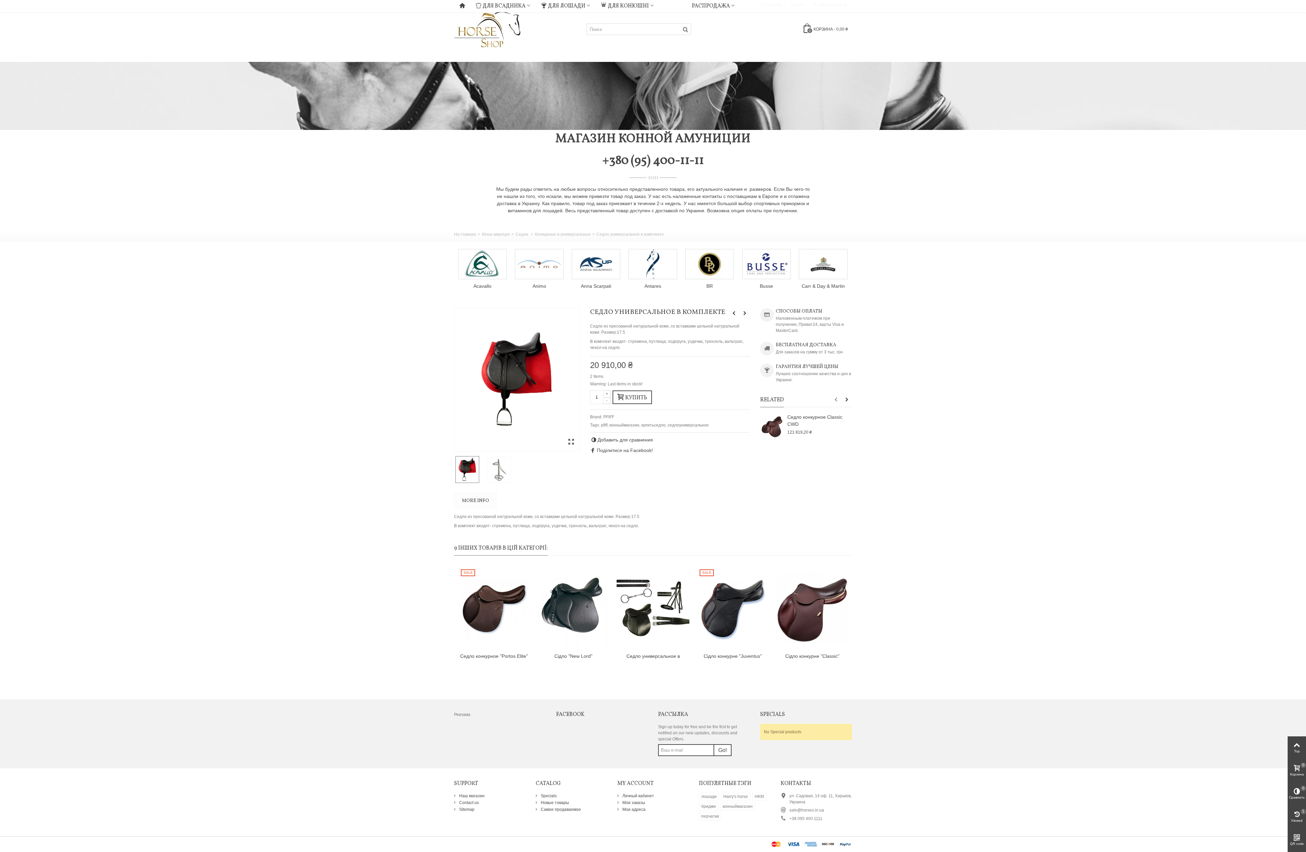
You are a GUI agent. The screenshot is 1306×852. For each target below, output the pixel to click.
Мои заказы (633, 802)
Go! (722, 750)
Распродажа (711, 6)
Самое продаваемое (560, 809)
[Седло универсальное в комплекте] (517, 379)
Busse (766, 286)
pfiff (604, 425)
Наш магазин (471, 795)
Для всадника (504, 6)
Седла (522, 234)
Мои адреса (633, 809)
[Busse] (766, 264)
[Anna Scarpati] (596, 264)
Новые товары (554, 802)
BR (709, 286)
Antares (652, 286)
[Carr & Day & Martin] (823, 264)
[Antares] (653, 264)
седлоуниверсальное (688, 425)
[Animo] (539, 264)
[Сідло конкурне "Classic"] (812, 607)
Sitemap (466, 809)
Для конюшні (628, 6)
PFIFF (608, 417)
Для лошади (566, 6)
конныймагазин (624, 425)
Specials (548, 795)
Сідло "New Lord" (573, 656)
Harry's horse (735, 796)
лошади (709, 796)
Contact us (468, 802)
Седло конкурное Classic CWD (814, 420)
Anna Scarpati (596, 286)
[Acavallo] (482, 264)
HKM (759, 796)
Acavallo (482, 286)
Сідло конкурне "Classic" (812, 656)
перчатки (710, 816)
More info (475, 501)
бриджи (708, 806)
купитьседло (653, 425)
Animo (539, 286)
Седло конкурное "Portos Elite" (494, 656)
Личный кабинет (637, 795)
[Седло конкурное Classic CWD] (772, 427)
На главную (465, 234)
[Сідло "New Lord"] (573, 607)
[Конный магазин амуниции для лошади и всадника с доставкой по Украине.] (487, 29)
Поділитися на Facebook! (625, 450)
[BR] (709, 264)
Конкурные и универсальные (563, 234)
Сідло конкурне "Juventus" (733, 656)
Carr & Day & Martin (823, 286)
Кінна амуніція (496, 234)
